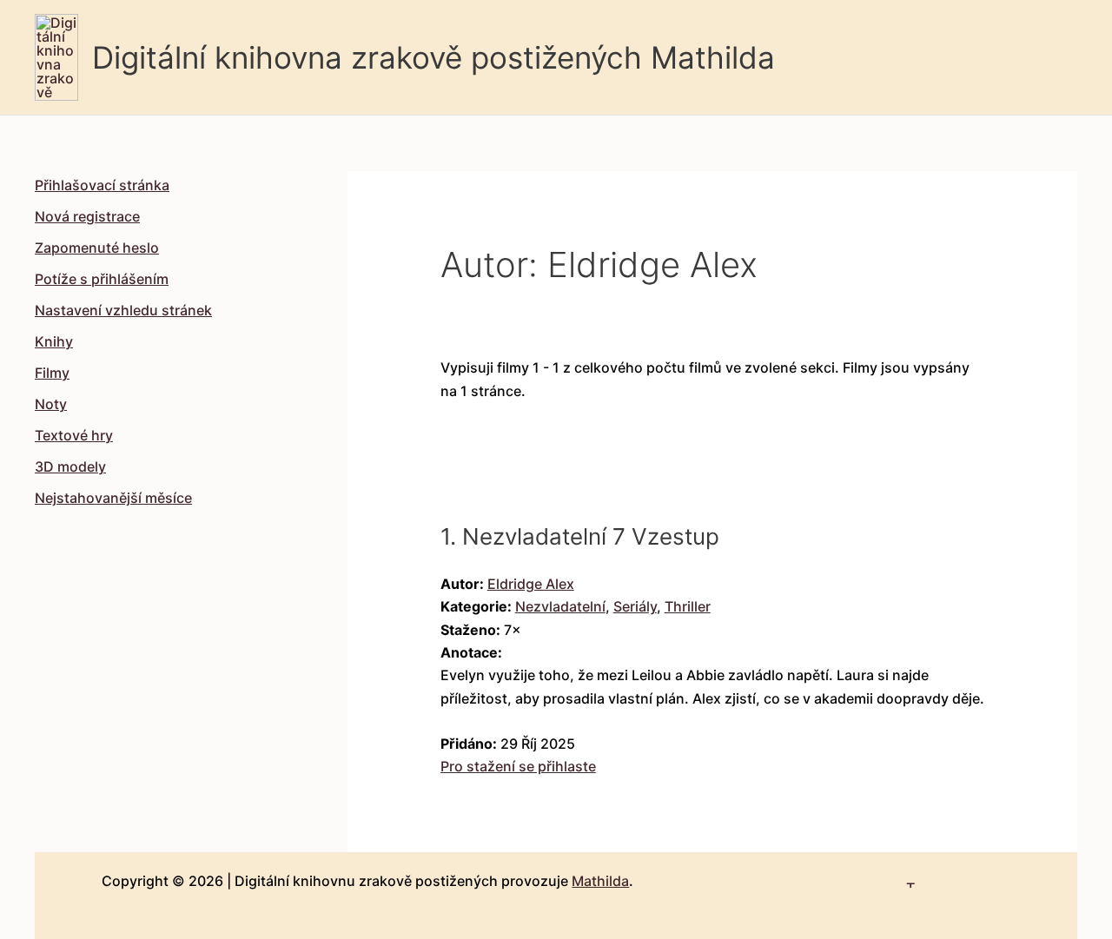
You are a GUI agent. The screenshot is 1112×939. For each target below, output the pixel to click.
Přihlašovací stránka (102, 185)
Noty (51, 404)
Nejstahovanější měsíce (113, 497)
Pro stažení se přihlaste (518, 766)
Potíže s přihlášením (102, 279)
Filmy (52, 372)
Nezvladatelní (560, 606)
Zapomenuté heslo (97, 247)
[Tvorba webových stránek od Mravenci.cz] (911, 877)
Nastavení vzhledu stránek (123, 310)
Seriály (635, 606)
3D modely (70, 466)
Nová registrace (87, 216)
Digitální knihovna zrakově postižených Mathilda (433, 57)
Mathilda (600, 880)
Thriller (688, 606)
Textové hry (74, 435)
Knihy (54, 341)
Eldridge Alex (530, 583)
